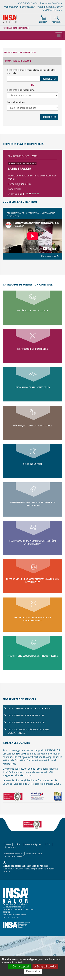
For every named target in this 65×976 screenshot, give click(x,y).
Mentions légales (33, 844)
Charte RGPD (10, 847)
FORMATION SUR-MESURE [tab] (17, 60)
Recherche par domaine (20, 89)
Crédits (18, 844)
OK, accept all (20, 966)
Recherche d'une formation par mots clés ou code (31, 71)
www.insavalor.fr (34, 853)
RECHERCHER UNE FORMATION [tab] (20, 52)
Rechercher (49, 78)
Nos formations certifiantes (27, 722)
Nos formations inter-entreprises (30, 708)
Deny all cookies (46, 966)
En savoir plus (49, 256)
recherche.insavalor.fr (14, 856)
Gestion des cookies (13, 853)
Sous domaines (16, 102)
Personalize (33, 971)
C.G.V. (47, 844)
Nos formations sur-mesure (26, 715)
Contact (7, 844)
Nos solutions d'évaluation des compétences (29, 731)
